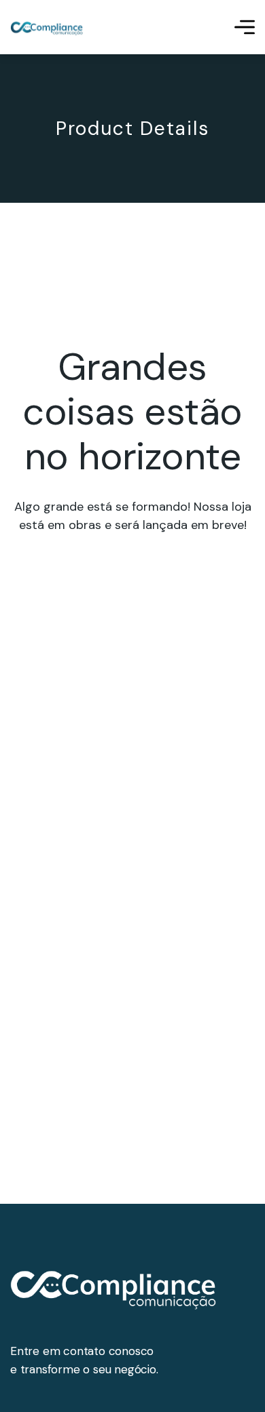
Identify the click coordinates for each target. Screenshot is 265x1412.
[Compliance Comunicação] (47, 27)
